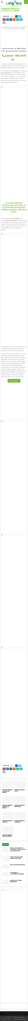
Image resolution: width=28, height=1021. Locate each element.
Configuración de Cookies (20, 1019)
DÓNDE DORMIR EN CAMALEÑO (19, 821)
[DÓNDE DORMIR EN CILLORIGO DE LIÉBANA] (8, 784)
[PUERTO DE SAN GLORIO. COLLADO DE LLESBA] (5, 858)
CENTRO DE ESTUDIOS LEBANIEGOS (16, 881)
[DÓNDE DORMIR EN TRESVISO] (8, 815)
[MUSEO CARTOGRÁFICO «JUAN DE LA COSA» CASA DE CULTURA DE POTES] (5, 849)
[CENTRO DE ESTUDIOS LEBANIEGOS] (5, 882)
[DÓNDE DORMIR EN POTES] (20, 784)
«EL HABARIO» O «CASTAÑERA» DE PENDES (17, 873)
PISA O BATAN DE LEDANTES (17, 865)
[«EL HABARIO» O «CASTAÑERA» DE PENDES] (5, 874)
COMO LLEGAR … (14, 381)
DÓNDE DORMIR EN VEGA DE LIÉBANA (7, 835)
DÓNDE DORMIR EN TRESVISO (7, 821)
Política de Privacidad (18, 1017)
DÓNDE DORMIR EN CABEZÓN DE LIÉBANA (7, 807)
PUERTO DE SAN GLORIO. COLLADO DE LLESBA (16, 857)
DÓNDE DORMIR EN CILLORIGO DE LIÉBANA (7, 791)
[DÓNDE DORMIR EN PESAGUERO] (20, 800)
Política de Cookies (6, 1019)
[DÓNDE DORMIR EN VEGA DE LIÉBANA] (8, 830)
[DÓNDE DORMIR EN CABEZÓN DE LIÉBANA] (8, 800)
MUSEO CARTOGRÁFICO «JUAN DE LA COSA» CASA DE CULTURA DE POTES (18, 849)
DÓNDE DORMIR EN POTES (19, 790)
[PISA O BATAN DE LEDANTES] (5, 866)
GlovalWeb (20, 1014)
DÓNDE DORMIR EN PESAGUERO (19, 806)
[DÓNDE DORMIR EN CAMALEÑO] (20, 815)
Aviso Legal (7, 1017)
